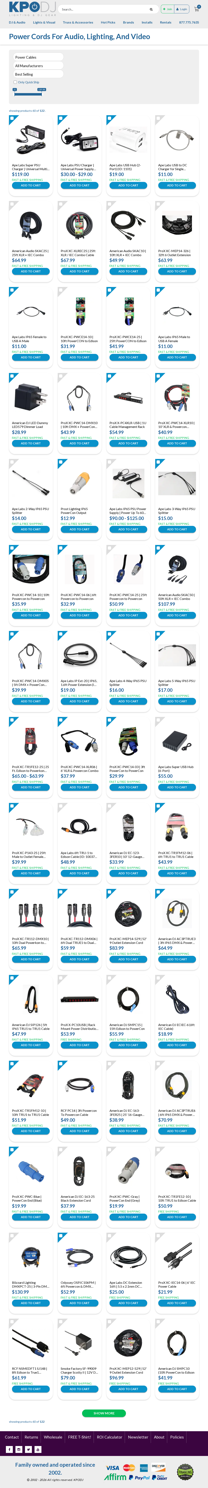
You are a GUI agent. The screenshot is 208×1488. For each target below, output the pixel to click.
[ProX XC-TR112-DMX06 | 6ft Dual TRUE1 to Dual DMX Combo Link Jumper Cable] (79, 913)
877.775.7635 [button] (189, 22)
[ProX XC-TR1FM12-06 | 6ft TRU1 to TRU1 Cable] (177, 827)
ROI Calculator (109, 1437)
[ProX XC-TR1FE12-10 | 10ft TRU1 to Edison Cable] (177, 1171)
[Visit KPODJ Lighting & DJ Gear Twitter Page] (28, 1449)
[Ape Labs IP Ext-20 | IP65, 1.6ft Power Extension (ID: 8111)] (80, 655)
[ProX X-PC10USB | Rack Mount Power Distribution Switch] (80, 999)
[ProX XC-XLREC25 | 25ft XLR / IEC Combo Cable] (79, 225)
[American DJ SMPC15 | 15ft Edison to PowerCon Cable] (128, 999)
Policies (177, 1437)
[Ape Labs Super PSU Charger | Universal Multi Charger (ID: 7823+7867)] (31, 140)
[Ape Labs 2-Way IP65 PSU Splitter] (31, 483)
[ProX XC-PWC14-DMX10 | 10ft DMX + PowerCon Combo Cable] (79, 397)
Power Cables (25, 57)
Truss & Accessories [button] (78, 22)
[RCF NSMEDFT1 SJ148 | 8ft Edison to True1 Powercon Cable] (31, 1343)
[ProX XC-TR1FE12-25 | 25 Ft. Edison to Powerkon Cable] (31, 741)
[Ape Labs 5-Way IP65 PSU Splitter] (177, 655)
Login (183, 9)
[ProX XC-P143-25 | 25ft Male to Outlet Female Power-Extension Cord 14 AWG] (31, 827)
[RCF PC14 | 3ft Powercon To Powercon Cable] (79, 1085)
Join (169, 9)
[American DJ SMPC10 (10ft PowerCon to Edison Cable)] (177, 1343)
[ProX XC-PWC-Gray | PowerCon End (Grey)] (128, 1171)
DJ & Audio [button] (17, 22)
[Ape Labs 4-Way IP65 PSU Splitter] (128, 655)
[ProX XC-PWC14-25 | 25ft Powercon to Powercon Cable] (128, 569)
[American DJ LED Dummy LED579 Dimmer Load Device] (31, 397)
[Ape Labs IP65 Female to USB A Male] (31, 311)
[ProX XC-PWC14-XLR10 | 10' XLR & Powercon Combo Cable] (177, 397)
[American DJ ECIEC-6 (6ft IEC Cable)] (177, 999)
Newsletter (138, 1437)
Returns (31, 1437)
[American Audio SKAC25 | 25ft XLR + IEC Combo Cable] (30, 225)
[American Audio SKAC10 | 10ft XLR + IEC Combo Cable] (128, 225)
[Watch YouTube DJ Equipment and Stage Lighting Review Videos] (38, 1449)
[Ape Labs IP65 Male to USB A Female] (177, 311)
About (159, 1437)
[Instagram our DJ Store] (18, 1449)
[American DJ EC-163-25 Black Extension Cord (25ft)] (79, 1171)
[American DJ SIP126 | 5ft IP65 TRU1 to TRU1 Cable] (31, 999)
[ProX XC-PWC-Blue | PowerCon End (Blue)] (31, 1171)
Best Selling (24, 74)
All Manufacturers (29, 66)
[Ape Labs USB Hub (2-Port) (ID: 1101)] (128, 140)
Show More (104, 1413)
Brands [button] (128, 22)
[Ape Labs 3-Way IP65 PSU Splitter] (177, 483)
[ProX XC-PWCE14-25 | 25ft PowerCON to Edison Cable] (128, 311)
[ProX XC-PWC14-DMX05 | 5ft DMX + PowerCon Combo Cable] (31, 655)
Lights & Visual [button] (44, 22)
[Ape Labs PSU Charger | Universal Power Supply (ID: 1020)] (80, 139)
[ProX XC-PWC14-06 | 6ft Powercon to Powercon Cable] (79, 569)
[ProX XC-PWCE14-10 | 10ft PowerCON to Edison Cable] (79, 311)
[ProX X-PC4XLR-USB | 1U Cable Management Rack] (128, 397)
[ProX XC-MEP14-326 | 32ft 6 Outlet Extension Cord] (177, 225)
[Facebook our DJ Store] (9, 1449)
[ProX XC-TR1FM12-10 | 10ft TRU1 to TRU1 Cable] (31, 1085)
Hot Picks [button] (108, 22)
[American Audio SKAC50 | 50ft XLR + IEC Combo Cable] (177, 569)
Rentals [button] (165, 22)
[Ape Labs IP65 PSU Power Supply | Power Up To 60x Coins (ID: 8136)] (128, 483)
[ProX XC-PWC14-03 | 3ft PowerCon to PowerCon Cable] (128, 741)
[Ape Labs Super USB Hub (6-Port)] (177, 741)
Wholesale (53, 1437)
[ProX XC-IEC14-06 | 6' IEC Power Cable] (177, 1257)
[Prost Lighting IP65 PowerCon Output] (80, 483)
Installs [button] (147, 22)
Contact (12, 1437)
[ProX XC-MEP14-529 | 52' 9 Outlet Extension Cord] (128, 913)
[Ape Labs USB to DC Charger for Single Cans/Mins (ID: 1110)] (177, 139)
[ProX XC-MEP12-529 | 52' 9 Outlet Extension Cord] (128, 1343)
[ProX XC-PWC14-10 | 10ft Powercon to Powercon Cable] (31, 569)
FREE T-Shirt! (79, 1437)
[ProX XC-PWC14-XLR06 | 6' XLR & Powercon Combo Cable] (80, 741)
